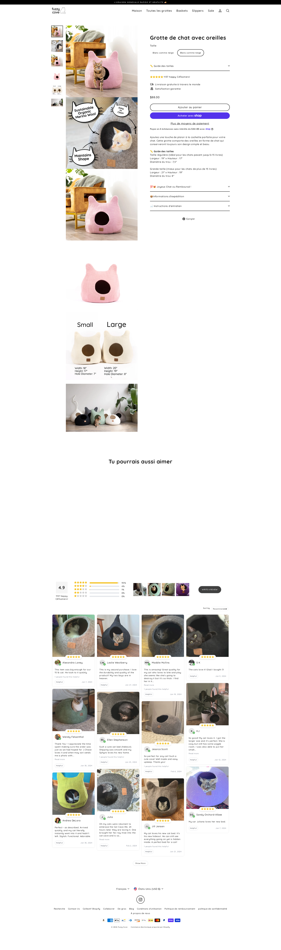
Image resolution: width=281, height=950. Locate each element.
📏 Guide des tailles (162, 65)
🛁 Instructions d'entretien (166, 205)
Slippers (197, 10)
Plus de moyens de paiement (190, 123)
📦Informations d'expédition (167, 196)
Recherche (59, 908)
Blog (131, 908)
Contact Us (74, 908)
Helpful (59, 682)
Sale (211, 10)
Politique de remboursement (180, 908)
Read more (60, 759)
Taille (153, 45)
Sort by (206, 608)
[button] (190, 77)
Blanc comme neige (163, 52)
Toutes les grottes (159, 10)
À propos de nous (140, 913)
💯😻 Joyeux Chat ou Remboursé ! (170, 186)
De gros (122, 908)
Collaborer (109, 908)
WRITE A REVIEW (210, 589)
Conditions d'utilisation (149, 908)
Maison (137, 10)
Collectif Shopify (91, 908)
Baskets (182, 10)
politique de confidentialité (212, 908)
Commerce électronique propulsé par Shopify (150, 927)
